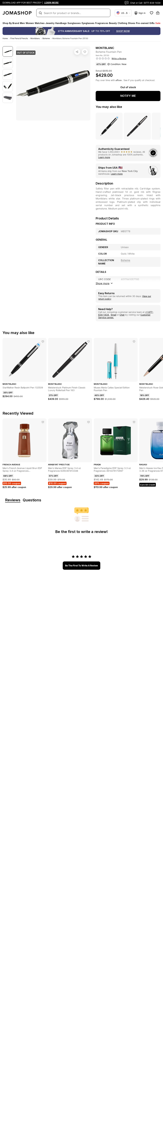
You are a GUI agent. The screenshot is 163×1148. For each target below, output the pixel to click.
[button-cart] (158, 13)
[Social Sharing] (77, 52)
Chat (122, 314)
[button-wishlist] (151, 13)
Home (5, 38)
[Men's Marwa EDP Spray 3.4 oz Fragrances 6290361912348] (88, 422)
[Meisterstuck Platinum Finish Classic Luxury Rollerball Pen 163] (88, 341)
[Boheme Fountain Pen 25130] (85, 52)
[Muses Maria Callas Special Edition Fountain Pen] (134, 341)
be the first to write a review (81, 565)
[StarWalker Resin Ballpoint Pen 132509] (42, 341)
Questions (32, 500)
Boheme (46, 38)
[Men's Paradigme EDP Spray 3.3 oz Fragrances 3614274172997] (134, 422)
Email (113, 314)
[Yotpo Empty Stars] (103, 58)
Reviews (12, 500)
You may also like (109, 107)
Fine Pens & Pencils (19, 38)
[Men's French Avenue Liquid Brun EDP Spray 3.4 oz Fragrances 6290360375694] (42, 422)
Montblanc (35, 38)
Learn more (104, 157)
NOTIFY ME (128, 95)
